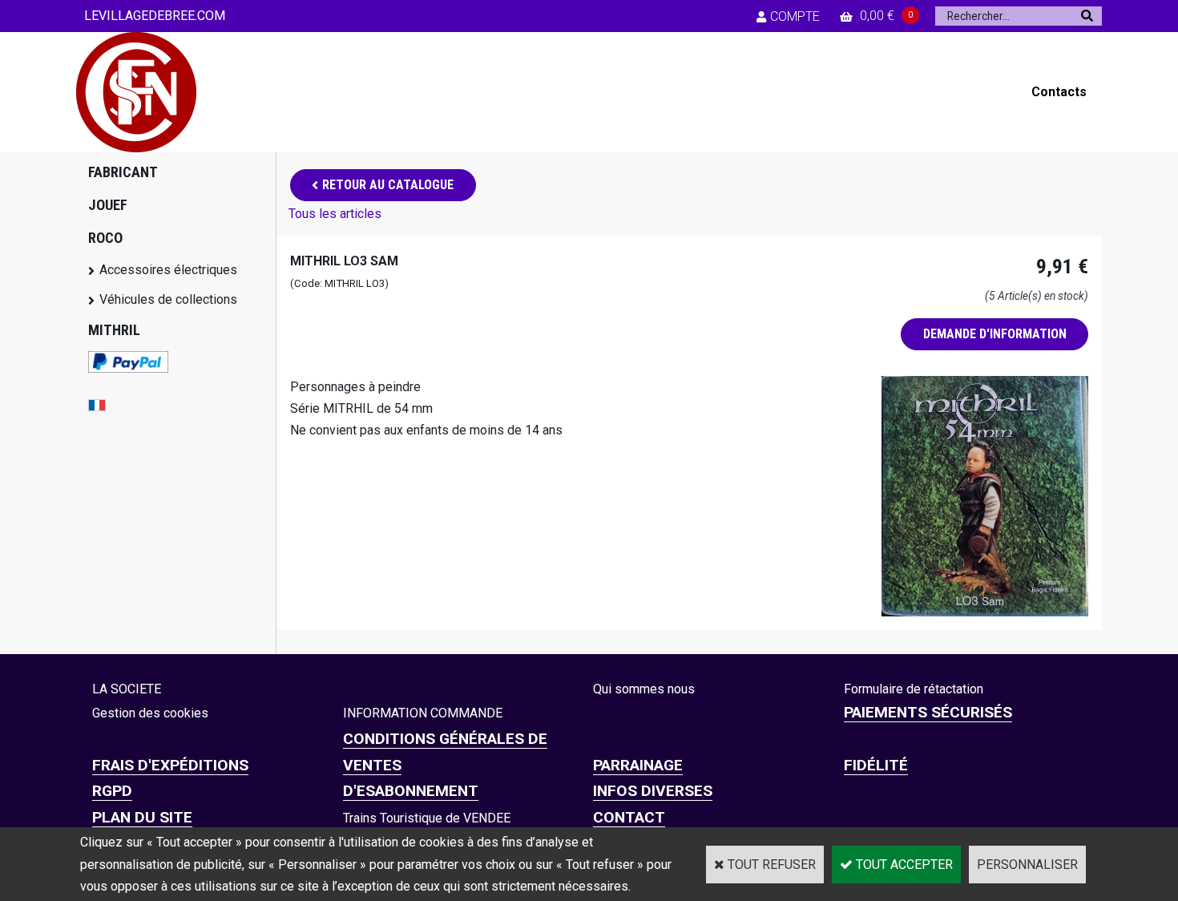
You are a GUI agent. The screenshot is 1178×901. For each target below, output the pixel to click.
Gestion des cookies (150, 713)
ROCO (105, 237)
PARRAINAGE (638, 765)
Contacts (1059, 91)
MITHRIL (114, 329)
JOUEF (107, 204)
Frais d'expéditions (170, 765)
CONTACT (629, 817)
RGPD (112, 791)
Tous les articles (334, 213)
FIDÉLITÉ (876, 765)
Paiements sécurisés (928, 712)
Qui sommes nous (644, 689)
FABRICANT (123, 172)
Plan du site (142, 817)
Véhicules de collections (168, 299)
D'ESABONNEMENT (410, 791)
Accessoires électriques (168, 269)
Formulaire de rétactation (913, 689)
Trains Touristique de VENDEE (426, 818)
